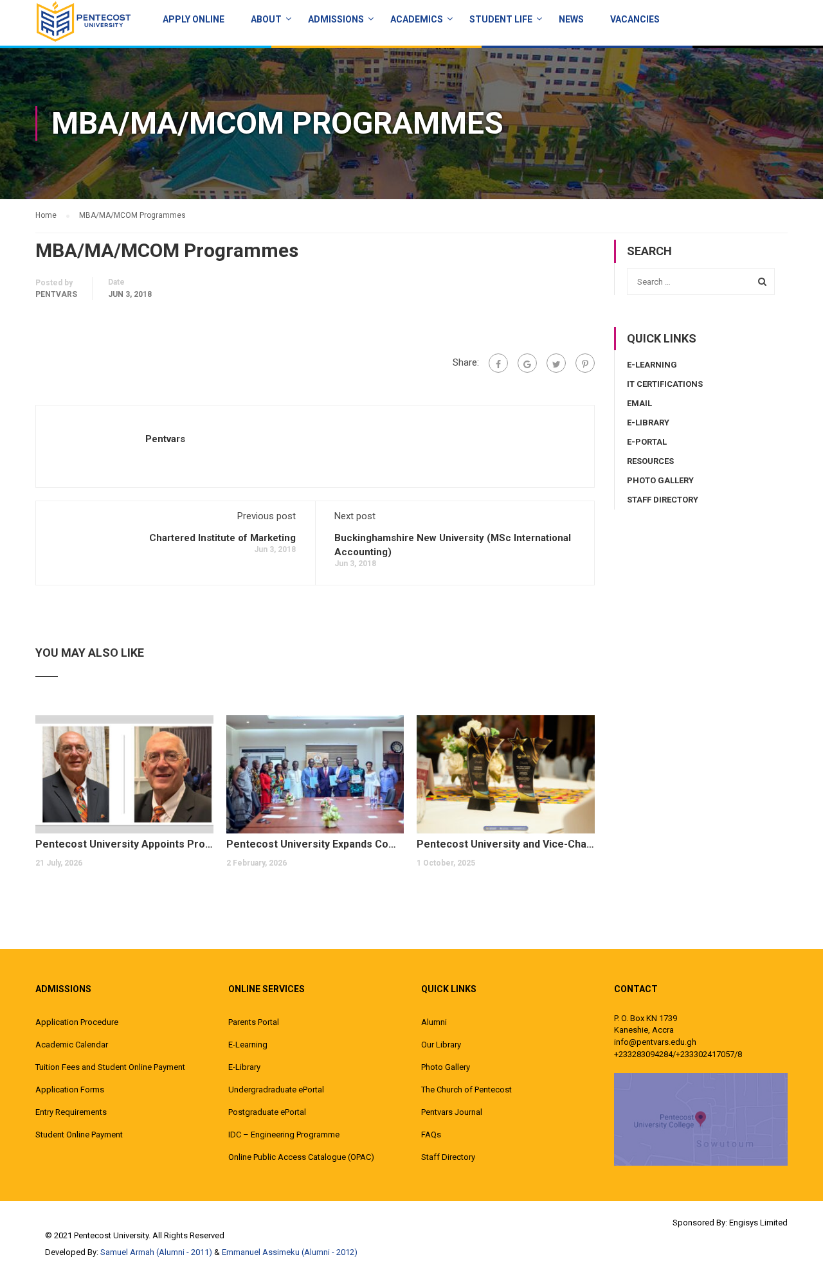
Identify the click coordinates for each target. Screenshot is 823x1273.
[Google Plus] (527, 363)
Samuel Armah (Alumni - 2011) (156, 1252)
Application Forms (69, 1089)
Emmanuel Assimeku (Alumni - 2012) (289, 1252)
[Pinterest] (585, 363)
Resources (650, 461)
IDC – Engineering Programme (283, 1134)
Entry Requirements (71, 1112)
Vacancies (635, 19)
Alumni (434, 1022)
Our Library (441, 1044)
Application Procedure (76, 1022)
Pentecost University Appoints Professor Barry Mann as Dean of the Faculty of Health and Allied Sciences (124, 844)
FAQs (431, 1134)
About (266, 19)
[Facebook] (498, 363)
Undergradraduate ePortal (276, 1089)
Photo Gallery (660, 480)
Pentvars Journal (451, 1112)
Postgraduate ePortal (267, 1112)
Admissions (336, 19)
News (571, 19)
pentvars (56, 294)
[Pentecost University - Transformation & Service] (83, 21)
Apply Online (193, 19)
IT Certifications (665, 384)
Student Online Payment (79, 1134)
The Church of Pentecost (466, 1089)
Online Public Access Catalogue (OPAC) (301, 1157)
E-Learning (652, 364)
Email (639, 403)
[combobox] (701, 281)
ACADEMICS (416, 19)
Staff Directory (662, 499)
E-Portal (647, 442)
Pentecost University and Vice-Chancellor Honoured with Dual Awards (506, 844)
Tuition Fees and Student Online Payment (110, 1067)
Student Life (500, 19)
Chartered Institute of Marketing (222, 538)
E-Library (648, 422)
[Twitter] (556, 363)
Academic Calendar (71, 1044)
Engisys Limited (758, 1222)
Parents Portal (253, 1022)
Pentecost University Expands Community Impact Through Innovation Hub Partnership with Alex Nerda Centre (315, 844)
